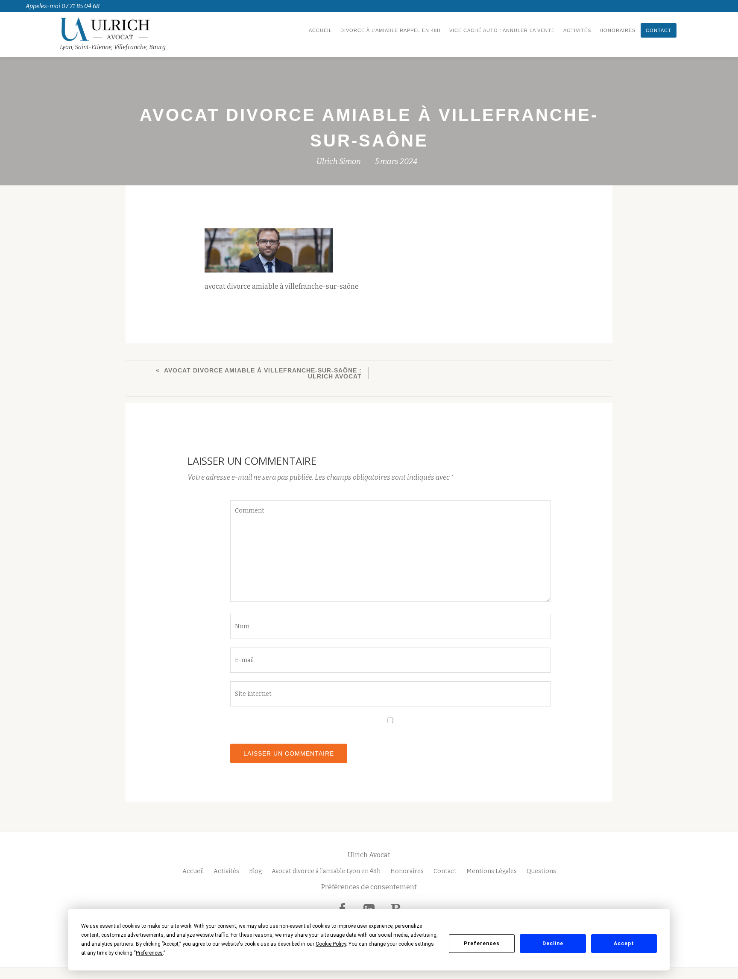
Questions (541, 871)
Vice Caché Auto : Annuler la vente (502, 30)
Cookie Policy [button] (331, 944)
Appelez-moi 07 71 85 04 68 (63, 6)
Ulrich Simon (338, 161)
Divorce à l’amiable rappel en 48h (390, 30)
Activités (577, 30)
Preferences (482, 944)
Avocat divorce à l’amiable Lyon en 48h (326, 871)
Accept (624, 944)
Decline (552, 944)
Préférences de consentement (369, 887)
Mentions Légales (491, 871)
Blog (255, 871)
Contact (658, 30)
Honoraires (618, 30)
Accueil (320, 30)
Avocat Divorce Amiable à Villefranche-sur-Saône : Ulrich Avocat (263, 373)
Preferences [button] (149, 953)
